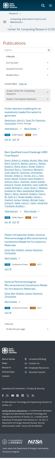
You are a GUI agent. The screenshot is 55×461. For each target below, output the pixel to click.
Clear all (23, 83)
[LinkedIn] (23, 396)
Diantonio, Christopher (31, 172)
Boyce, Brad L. (21, 166)
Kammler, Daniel (29, 181)
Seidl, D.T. (12, 197)
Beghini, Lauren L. (29, 163)
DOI (6, 139)
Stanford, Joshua (13, 200)
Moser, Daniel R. (20, 194)
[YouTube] (13, 396)
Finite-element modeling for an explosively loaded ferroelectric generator (23, 112)
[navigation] (27, 329)
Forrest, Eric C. (31, 175)
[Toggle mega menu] (50, 5)
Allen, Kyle (43, 160)
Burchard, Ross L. (13, 169)
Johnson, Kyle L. (12, 181)
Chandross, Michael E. (32, 169)
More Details (30, 128)
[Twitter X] (28, 396)
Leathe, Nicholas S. (14, 187)
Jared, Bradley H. (36, 178)
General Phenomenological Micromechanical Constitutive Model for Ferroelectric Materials (26, 285)
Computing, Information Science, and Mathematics (28, 20)
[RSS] (34, 396)
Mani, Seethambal (25, 190)
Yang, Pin (30, 120)
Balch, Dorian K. (12, 163)
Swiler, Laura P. (22, 203)
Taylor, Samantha (38, 203)
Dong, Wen (10, 250)
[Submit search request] (49, 50)
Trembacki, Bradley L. (15, 206)
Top (47, 458)
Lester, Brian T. (31, 187)
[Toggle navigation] (5, 22)
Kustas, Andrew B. (23, 184)
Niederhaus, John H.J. (15, 120)
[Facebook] (3, 396)
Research (13, 13)
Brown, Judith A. (36, 166)
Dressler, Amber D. (14, 175)
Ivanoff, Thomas (19, 178)
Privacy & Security (36, 388)
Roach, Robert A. (13, 160)
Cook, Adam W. (12, 172)
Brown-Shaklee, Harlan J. (30, 197)
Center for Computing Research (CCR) (31, 29)
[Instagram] (8, 396)
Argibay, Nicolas (29, 160)
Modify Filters (16, 75)
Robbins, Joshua (24, 250)
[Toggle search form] (43, 5)
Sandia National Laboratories (14, 410)
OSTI (14, 139)
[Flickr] (18, 396)
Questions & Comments (13, 388)
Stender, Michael (30, 200)
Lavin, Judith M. (40, 184)
